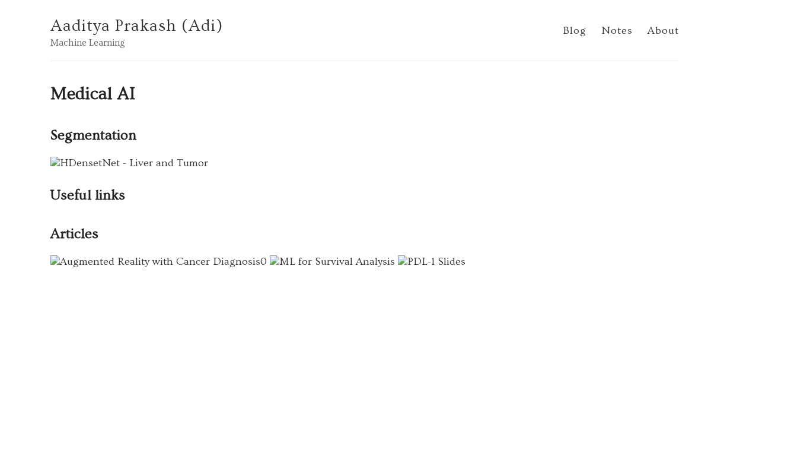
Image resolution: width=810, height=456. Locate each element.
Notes (617, 30)
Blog (574, 30)
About (663, 30)
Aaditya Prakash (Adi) (136, 26)
